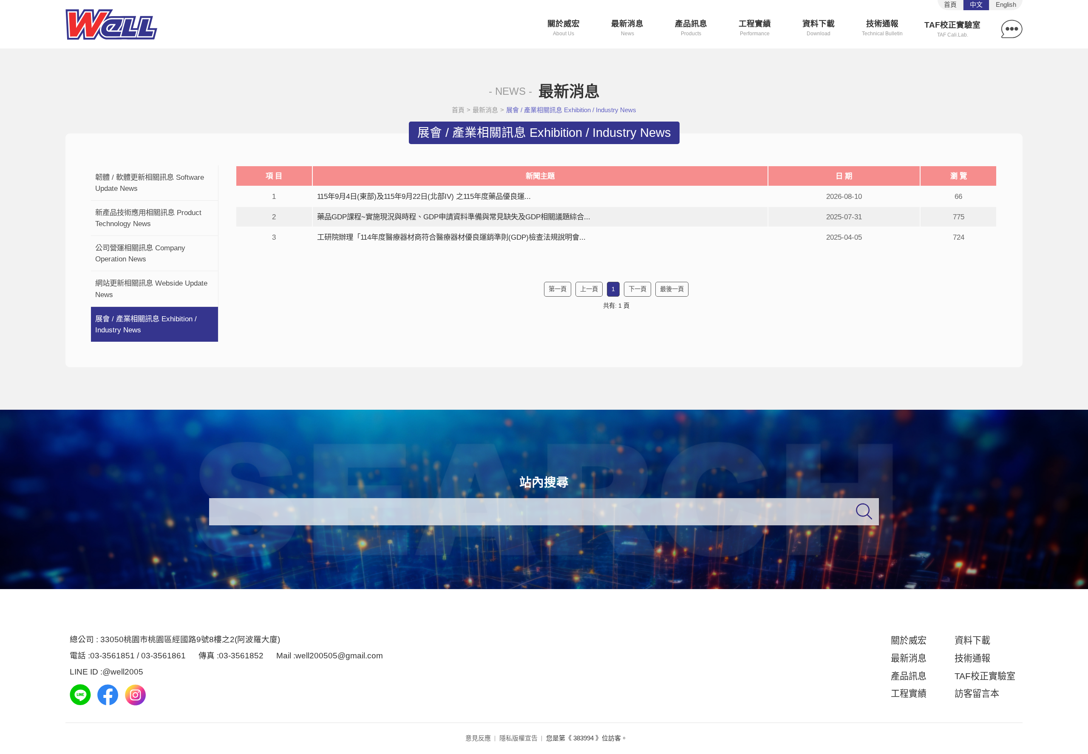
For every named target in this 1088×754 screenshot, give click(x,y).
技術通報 (882, 28)
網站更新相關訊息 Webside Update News (151, 288)
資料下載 (818, 28)
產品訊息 (691, 28)
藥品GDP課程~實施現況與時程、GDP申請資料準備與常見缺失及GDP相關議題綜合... (453, 217)
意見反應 (478, 738)
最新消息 (627, 28)
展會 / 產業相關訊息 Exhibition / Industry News (146, 324)
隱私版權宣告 (518, 738)
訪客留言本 (977, 693)
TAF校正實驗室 (952, 29)
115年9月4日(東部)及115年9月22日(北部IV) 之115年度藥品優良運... (424, 196)
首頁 (458, 109)
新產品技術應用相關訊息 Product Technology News (148, 218)
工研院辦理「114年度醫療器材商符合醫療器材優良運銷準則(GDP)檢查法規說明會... (451, 237)
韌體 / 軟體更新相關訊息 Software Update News (149, 183)
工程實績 (755, 28)
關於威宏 (563, 28)
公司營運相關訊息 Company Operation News (140, 253)
